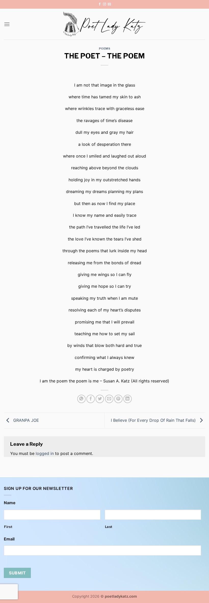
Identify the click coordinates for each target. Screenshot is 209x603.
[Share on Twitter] (100, 399)
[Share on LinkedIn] (127, 399)
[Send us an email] (109, 4)
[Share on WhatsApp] (81, 399)
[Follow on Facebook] (99, 4)
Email (9, 538)
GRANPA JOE (25, 420)
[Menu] (7, 24)
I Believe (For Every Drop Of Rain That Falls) (154, 420)
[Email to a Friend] (109, 399)
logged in (45, 453)
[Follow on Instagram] (104, 4)
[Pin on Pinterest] (118, 399)
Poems (104, 48)
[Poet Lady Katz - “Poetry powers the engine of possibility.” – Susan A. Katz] (104, 24)
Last (109, 527)
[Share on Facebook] (90, 399)
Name (10, 502)
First (8, 527)
